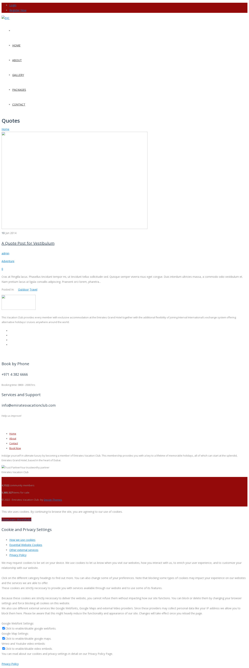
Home (5, 129)
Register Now (17, 10)
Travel (33, 289)
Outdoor (23, 289)
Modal (27, 519)
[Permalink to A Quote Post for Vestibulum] (74, 228)
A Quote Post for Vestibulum (28, 243)
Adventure (8, 261)
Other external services (23, 550)
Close (5, 519)
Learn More (16, 519)
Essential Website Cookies (25, 545)
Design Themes (53, 499)
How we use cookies (22, 540)
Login (12, 5)
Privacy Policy (17, 555)
